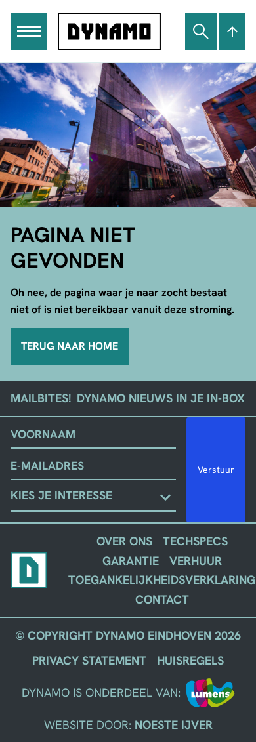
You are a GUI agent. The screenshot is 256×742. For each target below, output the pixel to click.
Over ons (124, 540)
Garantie (130, 560)
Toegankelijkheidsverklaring (161, 579)
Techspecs (195, 540)
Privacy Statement (89, 660)
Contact (162, 599)
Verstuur (216, 470)
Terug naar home (69, 346)
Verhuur (195, 560)
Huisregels (190, 660)
